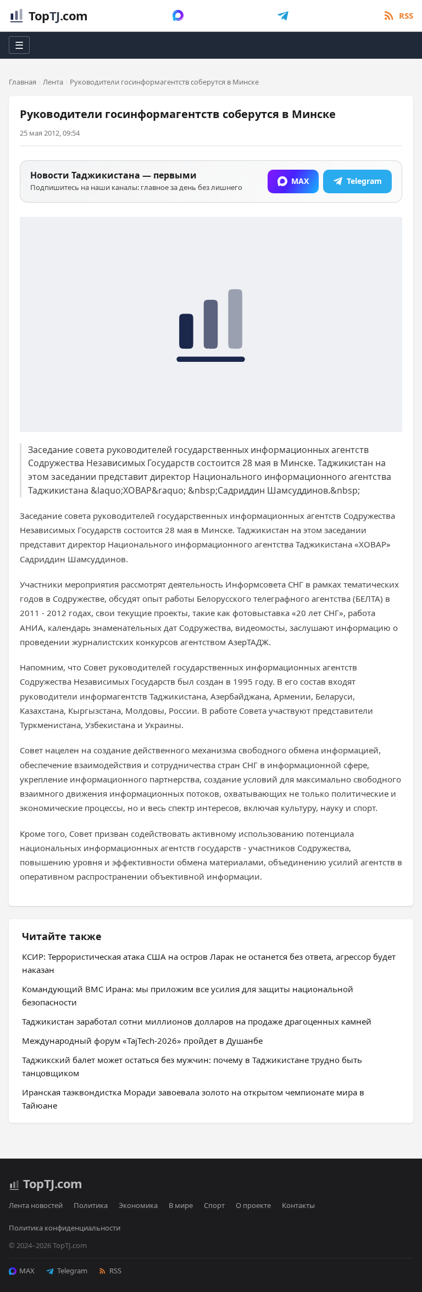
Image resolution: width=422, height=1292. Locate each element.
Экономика (138, 1205)
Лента (53, 82)
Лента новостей (36, 1205)
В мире (181, 1205)
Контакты (298, 1205)
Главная (22, 82)
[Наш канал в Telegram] (283, 15)
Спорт (214, 1205)
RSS (115, 1271)
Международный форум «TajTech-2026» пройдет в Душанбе (142, 1040)
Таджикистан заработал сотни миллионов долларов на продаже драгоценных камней (196, 1021)
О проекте (253, 1205)
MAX (27, 1271)
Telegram (72, 1271)
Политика (91, 1205)
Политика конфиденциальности (64, 1228)
